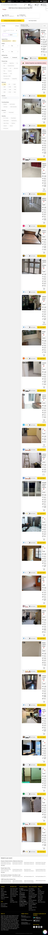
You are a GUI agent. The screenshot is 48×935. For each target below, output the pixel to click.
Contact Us (3, 898)
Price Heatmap (31, 888)
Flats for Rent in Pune (27, 869)
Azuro (11, 897)
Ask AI (11, 34)
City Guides (40, 894)
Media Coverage (3, 891)
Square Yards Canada (14, 888)
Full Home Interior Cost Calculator (32, 908)
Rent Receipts (31, 901)
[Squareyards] (3, 1)
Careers (2, 890)
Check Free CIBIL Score (33, 903)
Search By (25, 5)
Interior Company (13, 896)
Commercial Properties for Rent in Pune (41, 869)
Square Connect (22, 892)
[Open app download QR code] (47, 8)
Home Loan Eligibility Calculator (32, 905)
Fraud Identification (4, 906)
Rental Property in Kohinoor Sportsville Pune (29, 862)
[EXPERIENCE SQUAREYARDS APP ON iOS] (36, 921)
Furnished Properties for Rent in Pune (17, 869)
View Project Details (33, 20)
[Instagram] (41, 927)
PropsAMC (12, 900)
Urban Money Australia (14, 894)
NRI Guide (39, 900)
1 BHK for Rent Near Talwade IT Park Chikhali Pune (17, 880)
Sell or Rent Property (35, 1)
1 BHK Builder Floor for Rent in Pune (29, 870)
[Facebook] (34, 927)
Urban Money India (13, 893)
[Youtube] (39, 927)
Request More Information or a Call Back (13, 20)
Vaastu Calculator (32, 893)
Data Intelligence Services (23, 902)
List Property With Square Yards (23, 891)
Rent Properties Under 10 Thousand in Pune (6, 876)
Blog (38, 888)
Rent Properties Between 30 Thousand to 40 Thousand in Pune (41, 876)
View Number (34, 58)
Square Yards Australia (14, 891)
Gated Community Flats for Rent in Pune (6, 869)
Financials (2, 893)
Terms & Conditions (4, 903)
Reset (18, 25)
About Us (2, 888)
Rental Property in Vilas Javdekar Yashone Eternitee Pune (41, 862)
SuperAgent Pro (22, 905)
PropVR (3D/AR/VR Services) (22, 898)
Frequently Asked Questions (4, 895)
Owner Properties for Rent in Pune (17, 870)
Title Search (31, 891)
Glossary (39, 890)
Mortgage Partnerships (23, 904)
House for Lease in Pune (5, 870)
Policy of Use (3, 905)
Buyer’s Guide (40, 896)
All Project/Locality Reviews (32, 898)
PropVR (11, 899)
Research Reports (41, 893)
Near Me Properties (44, 5)
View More (3, 865)
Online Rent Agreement (32, 900)
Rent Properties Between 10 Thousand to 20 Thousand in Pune (17, 876)
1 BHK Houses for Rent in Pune (41, 870)
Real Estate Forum (41, 891)
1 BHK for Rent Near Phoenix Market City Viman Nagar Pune (29, 880)
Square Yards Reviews (5, 897)
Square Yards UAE (13, 890)
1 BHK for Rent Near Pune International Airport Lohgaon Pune (41, 880)
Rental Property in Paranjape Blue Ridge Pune (17, 862)
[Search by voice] (16, 30)
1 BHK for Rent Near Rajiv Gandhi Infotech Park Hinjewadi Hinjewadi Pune (6, 880)
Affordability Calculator (32, 896)
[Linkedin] (36, 927)
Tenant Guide (40, 899)
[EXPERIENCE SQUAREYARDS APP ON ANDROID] (37, 918)
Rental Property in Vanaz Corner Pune (6, 862)
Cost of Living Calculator (33, 894)
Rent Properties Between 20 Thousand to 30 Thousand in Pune (29, 876)
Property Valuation (32, 890)
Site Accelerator (22, 895)
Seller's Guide (40, 897)
